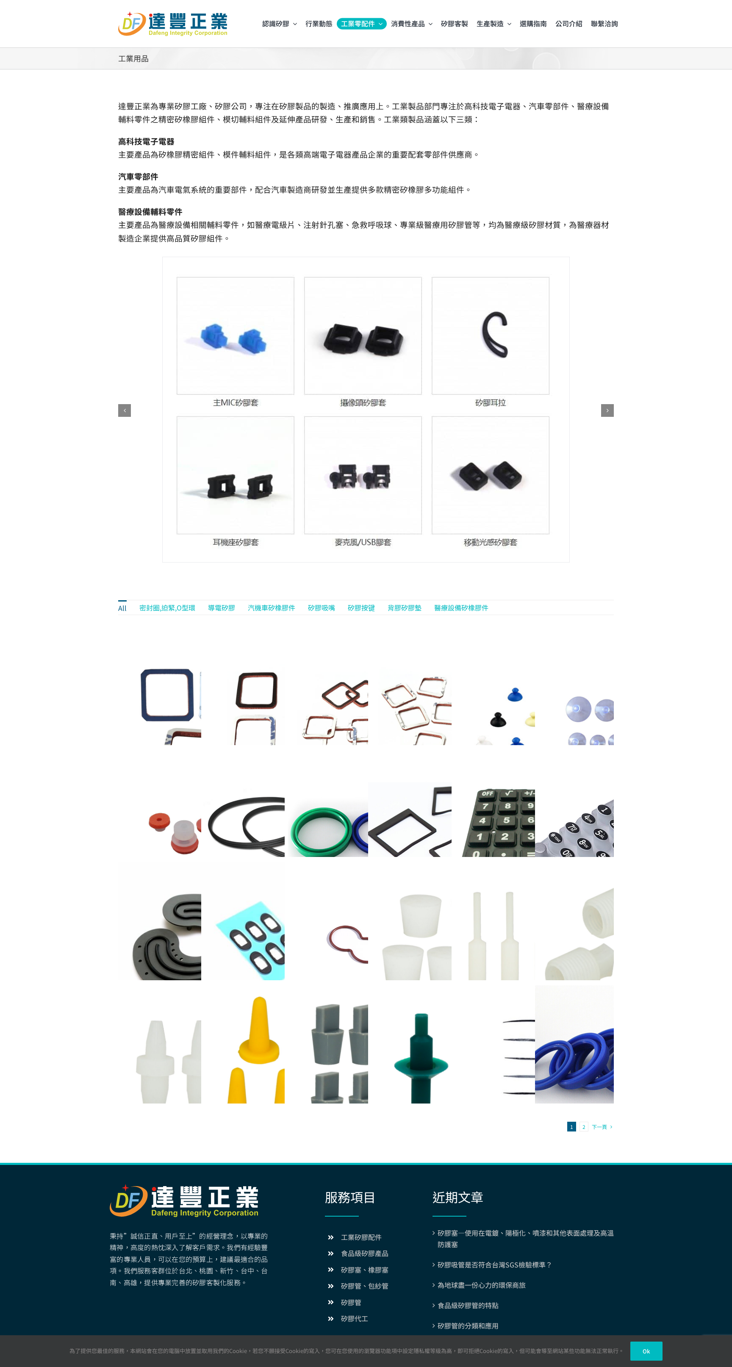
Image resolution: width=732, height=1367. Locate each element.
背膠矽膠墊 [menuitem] (404, 607)
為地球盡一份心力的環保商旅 (482, 1285)
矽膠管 (351, 1302)
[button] (124, 410)
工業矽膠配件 (361, 1237)
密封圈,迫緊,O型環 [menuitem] (167, 607)
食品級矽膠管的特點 (468, 1305)
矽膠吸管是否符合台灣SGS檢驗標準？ (495, 1264)
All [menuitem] (122, 608)
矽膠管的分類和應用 (468, 1325)
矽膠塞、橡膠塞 (364, 1269)
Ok (646, 1351)
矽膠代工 (354, 1318)
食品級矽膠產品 (364, 1253)
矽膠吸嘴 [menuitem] (321, 607)
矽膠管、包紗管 (364, 1286)
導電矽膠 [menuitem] (221, 607)
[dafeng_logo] (172, 15)
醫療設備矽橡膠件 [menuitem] (461, 607)
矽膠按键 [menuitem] (361, 607)
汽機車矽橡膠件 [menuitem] (271, 607)
